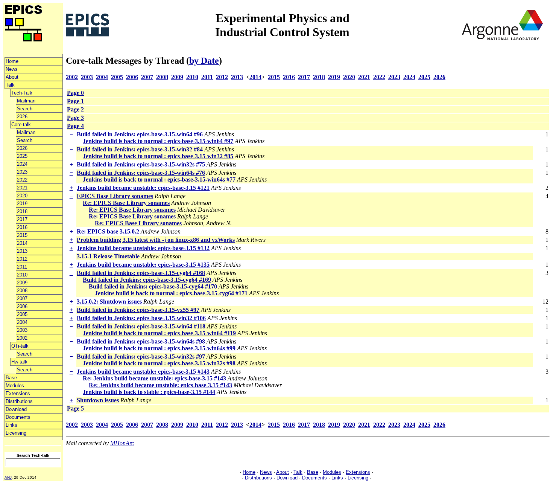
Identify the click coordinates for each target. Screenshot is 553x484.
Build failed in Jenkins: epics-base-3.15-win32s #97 (141, 356)
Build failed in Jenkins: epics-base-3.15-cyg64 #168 (141, 273)
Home (12, 61)
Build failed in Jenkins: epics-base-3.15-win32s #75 (141, 164)
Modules (15, 385)
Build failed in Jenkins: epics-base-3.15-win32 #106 (141, 318)
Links (11, 425)
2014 (22, 243)
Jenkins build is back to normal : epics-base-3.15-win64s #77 (159, 179)
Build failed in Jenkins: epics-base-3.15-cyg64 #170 (153, 286)
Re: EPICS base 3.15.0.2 (108, 231)
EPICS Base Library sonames (115, 196)
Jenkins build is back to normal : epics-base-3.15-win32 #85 (158, 156)
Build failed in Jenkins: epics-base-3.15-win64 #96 (140, 134)
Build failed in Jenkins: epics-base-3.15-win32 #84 (140, 149)
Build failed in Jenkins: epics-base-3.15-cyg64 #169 (147, 279)
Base (11, 377)
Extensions (18, 393)
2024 (22, 164)
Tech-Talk (21, 93)
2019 (22, 203)
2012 (22, 259)
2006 (22, 306)
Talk (10, 85)
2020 (22, 195)
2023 (22, 172)
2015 (22, 235)
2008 (22, 290)
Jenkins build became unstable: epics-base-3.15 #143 (143, 371)
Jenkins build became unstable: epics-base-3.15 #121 (143, 188)
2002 (22, 338)
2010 (22, 275)
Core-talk (21, 124)
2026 (22, 116)
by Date (204, 61)
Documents (18, 417)
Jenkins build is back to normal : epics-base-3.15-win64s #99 (159, 348)
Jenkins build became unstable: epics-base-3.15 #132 (143, 248)
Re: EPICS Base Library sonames (126, 203)
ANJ (8, 477)
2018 (22, 211)
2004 (22, 322)
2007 (22, 298)
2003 (22, 330)
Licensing (16, 433)
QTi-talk (20, 346)
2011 (22, 267)
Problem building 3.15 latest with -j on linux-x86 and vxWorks (156, 240)
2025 (22, 156)
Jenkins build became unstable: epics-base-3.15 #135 (143, 264)
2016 (22, 227)
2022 (22, 180)
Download (16, 409)
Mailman (26, 101)
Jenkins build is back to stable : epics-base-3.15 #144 (149, 392)
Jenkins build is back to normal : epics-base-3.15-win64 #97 (158, 141)
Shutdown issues (98, 400)
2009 (22, 283)
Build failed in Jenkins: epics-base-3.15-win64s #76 (141, 172)
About (12, 77)
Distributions (19, 401)
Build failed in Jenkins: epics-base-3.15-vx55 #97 (138, 310)
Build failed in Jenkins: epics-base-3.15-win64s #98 (141, 341)
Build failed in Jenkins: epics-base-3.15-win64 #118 (141, 326)
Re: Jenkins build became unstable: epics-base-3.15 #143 (154, 378)
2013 (22, 251)
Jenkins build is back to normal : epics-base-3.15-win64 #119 (159, 333)
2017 (22, 219)
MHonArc (122, 443)
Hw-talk (19, 362)
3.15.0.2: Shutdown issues (109, 301)
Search (24, 108)
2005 (22, 314)
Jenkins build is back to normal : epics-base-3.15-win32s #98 (159, 363)
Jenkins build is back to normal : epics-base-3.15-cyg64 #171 (171, 293)
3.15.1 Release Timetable (108, 256)
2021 (22, 188)
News (12, 69)
